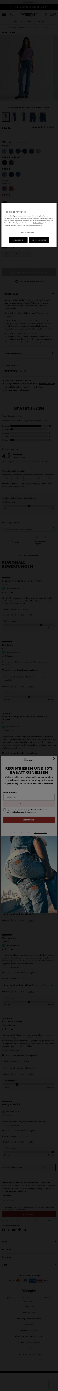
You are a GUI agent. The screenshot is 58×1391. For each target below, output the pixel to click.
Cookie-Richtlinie (38, 223)
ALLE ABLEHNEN (18, 240)
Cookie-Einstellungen (27, 232)
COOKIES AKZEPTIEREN (38, 240)
